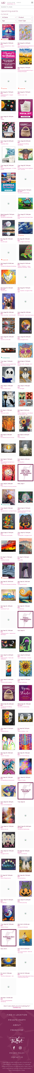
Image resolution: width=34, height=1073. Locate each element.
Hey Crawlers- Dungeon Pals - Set (25, 291)
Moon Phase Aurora (6, 878)
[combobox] (9, 17)
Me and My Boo (22, 878)
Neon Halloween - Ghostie (24, 657)
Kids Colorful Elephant (6, 804)
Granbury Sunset (5, 560)
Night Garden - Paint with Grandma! (7, 658)
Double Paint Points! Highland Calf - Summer (25, 169)
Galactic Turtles (22, 780)
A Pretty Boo (21, 462)
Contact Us (17, 1057)
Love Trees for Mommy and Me (8, 486)
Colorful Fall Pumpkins (6, 682)
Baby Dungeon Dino (23, 339)
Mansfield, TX (4, 7)
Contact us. (17, 1007)
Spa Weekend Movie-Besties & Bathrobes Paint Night (26, 46)
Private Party (17, 1020)
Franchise (17, 1030)
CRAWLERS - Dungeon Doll (25, 535)
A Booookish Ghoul (5, 388)
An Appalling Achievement (7, 780)
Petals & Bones (4, 731)
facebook (13, 1047)
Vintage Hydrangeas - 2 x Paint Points (8, 169)
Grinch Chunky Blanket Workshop (6, 1001)
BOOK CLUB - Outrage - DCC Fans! (25, 364)
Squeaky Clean (4, 143)
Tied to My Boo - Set (23, 731)
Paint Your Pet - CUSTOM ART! (8, 315)
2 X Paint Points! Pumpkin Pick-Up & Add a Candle (8, 364)
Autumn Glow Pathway (23, 755)
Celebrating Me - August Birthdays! (7, 95)
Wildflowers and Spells (6, 535)
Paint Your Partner (22, 853)
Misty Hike (20, 560)
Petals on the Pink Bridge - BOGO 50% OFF (24, 511)
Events (19, 2)
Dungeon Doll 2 (5, 853)
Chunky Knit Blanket (23, 927)
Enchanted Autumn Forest (7, 437)
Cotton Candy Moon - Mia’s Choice (7, 46)
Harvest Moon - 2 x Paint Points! (9, 511)
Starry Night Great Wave (24, 241)
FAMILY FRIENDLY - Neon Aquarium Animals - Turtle (24, 267)
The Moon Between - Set (7, 976)
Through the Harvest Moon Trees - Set (7, 462)
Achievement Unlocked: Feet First (25, 218)
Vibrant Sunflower (22, 682)
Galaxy (2, 119)
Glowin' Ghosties (5, 755)
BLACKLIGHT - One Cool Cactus (26, 315)
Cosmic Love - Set (22, 94)
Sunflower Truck (5, 608)
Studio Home (11, 2)
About (17, 1025)
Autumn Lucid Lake (5, 339)
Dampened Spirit (22, 584)
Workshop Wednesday (23, 192)
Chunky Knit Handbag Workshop (23, 144)
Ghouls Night (21, 388)
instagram (20, 1047)
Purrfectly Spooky (22, 902)
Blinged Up (3, 902)
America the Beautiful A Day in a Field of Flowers (25, 71)
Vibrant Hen (4, 290)
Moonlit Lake (4, 241)
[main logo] (3, 2)
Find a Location (17, 1015)
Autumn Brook (4, 829)
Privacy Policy (17, 1053)
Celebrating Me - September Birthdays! (8, 634)
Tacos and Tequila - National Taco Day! (25, 952)
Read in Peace (4, 927)
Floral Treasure (21, 437)
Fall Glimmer (21, 608)
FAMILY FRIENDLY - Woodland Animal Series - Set (25, 413)
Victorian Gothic (5, 413)
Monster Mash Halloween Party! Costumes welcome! (26, 976)
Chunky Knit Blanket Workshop (8, 266)
